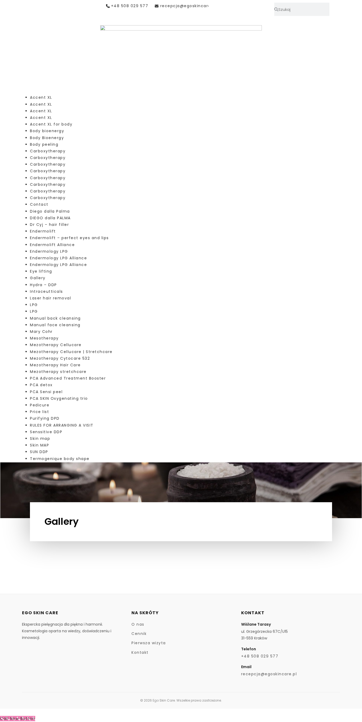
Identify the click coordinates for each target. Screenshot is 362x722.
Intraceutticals (46, 291)
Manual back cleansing (55, 318)
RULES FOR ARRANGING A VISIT (62, 425)
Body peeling (44, 144)
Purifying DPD (45, 418)
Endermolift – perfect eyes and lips (69, 237)
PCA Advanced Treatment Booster (68, 378)
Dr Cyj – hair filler (49, 224)
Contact (39, 204)
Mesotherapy (44, 338)
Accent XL (41, 97)
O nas (137, 624)
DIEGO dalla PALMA (50, 218)
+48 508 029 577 (129, 5)
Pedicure (39, 405)
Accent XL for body (51, 124)
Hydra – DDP (43, 284)
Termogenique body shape (60, 458)
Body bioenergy (47, 131)
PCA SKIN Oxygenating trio (59, 398)
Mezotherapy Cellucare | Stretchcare (71, 351)
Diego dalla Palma (50, 211)
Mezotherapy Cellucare (56, 344)
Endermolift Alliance (52, 244)
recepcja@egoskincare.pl (188, 5)
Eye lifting (41, 271)
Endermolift (43, 231)
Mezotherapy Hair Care (55, 365)
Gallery (38, 278)
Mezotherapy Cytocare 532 (60, 358)
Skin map (40, 438)
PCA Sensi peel (46, 391)
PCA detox (41, 385)
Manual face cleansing (55, 325)
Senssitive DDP (46, 432)
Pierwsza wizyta (148, 643)
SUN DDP (39, 451)
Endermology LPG (49, 251)
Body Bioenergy (47, 137)
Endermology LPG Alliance (58, 258)
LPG (34, 304)
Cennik (139, 633)
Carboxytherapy (47, 151)
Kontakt (140, 652)
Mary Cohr (41, 331)
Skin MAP (39, 445)
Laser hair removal (50, 298)
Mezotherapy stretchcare (58, 371)
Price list (39, 411)
